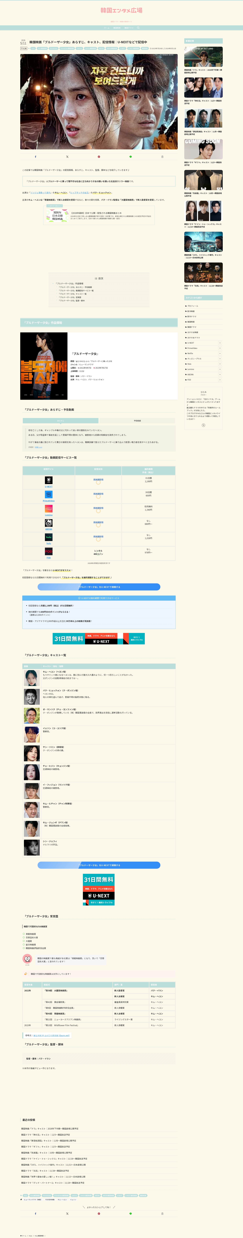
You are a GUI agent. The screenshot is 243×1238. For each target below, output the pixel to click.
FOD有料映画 (49, 1199)
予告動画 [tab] (137, 420)
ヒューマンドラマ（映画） (33, 1199)
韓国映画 (145, 48)
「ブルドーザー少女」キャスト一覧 (72, 293)
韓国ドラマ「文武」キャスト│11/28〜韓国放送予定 (45, 1170)
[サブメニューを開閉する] (220, 343)
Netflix (190, 353)
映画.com (38, 447)
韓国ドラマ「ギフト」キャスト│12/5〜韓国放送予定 (45, 1146)
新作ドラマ (191, 316)
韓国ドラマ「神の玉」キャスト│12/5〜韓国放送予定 (45, 1134)
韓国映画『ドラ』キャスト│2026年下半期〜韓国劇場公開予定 (49, 1128)
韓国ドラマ (191, 327)
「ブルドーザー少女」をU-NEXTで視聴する (99, 586)
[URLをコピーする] (162, 157)
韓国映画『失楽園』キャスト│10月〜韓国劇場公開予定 (46, 1152)
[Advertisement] (99, 247)
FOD (49, 557)
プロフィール (192, 306)
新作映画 (191, 311)
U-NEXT (122, 48)
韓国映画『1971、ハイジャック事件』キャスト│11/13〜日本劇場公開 (53, 1164)
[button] (35, 157)
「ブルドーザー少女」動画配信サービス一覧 (76, 290)
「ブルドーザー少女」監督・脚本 (71, 300)
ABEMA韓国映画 (112, 48)
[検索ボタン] (138, 27)
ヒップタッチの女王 (79, 192)
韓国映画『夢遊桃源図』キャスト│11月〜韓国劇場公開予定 (48, 1140)
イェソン (73, 1199)
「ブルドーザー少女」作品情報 (69, 283)
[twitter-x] (203, 425)
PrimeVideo (53, 48)
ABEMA (101, 48)
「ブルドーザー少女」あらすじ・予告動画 (75, 287)
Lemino (79, 48)
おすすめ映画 (192, 332)
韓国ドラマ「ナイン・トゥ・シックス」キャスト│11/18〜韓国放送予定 (54, 1158)
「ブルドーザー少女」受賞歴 (69, 297)
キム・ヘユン (62, 1199)
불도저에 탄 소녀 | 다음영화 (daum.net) (51, 1035)
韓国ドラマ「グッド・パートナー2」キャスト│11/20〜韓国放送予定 (52, 1182)
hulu (49, 543)
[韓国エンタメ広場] (121, 11)
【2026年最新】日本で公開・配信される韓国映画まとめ (96, 213)
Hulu (33, 48)
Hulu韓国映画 (42, 48)
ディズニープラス (194, 358)
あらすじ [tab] (60, 420)
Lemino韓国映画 (90, 48)
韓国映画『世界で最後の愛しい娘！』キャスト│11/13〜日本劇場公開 (53, 1176)
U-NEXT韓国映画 (133, 48)
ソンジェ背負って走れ (40, 192)
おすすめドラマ (193, 337)
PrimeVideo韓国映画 (67, 48)
